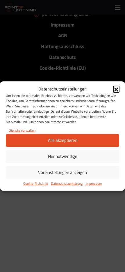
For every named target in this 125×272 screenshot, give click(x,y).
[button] (116, 89)
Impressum (93, 183)
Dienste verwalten (22, 130)
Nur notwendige (62, 156)
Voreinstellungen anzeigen (62, 172)
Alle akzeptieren (62, 140)
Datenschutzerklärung (67, 183)
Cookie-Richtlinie (35, 183)
